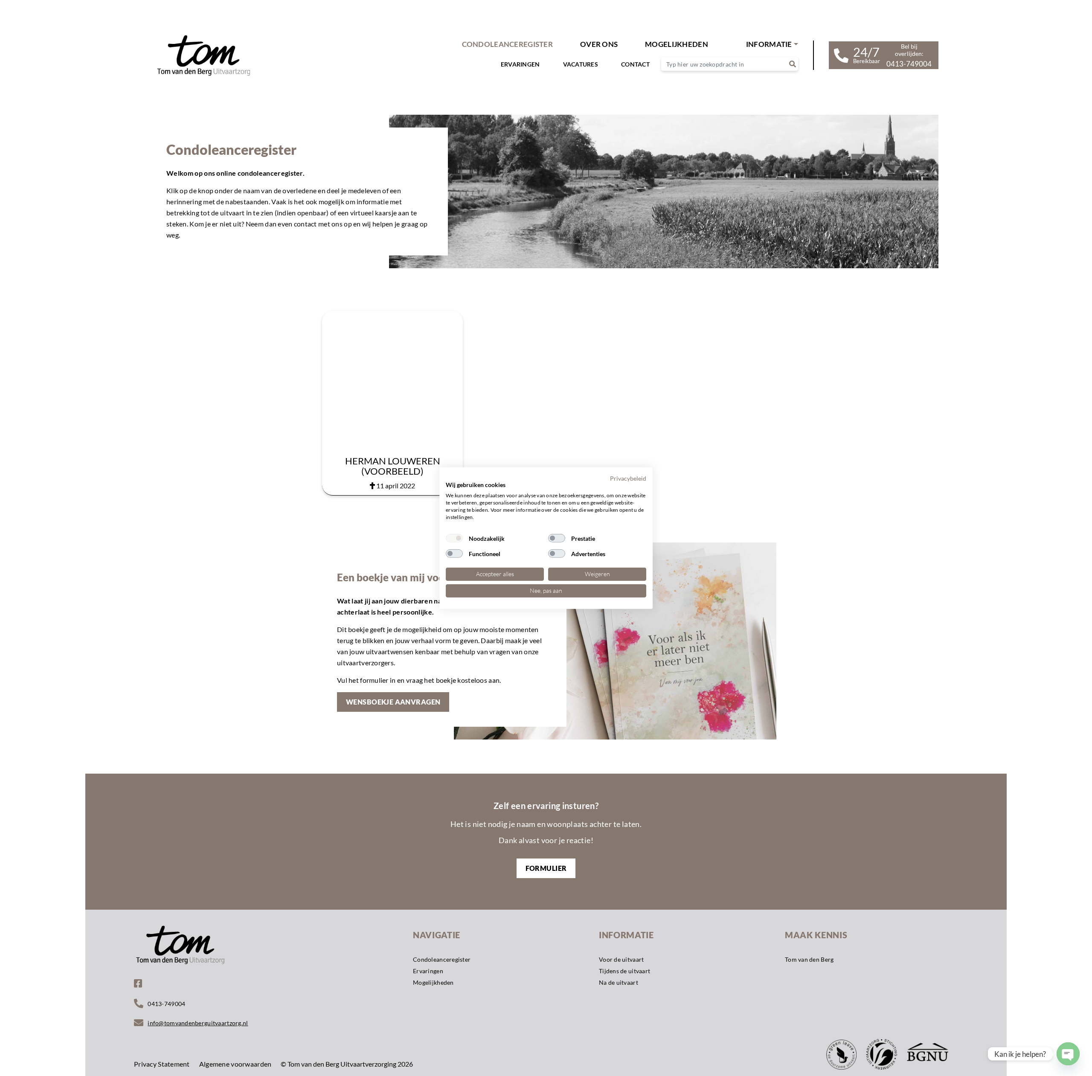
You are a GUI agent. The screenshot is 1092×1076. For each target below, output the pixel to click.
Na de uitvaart (618, 982)
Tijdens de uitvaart (624, 970)
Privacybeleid (628, 477)
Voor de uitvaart (621, 959)
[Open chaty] (1068, 1053)
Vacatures (580, 64)
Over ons (599, 44)
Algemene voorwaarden (235, 1064)
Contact (635, 64)
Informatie (769, 44)
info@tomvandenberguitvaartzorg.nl (198, 1023)
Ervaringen (520, 64)
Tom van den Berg (809, 959)
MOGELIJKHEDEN (676, 44)
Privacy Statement (162, 1064)
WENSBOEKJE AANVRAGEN (393, 702)
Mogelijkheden (433, 982)
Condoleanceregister (507, 44)
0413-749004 (166, 1003)
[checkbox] (454, 538)
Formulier (546, 868)
